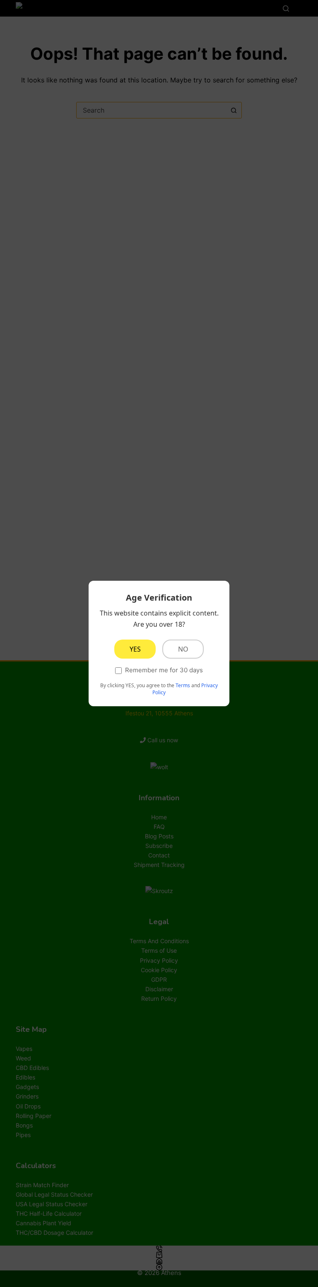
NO (183, 649)
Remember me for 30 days (164, 670)
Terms (183, 685)
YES (135, 649)
